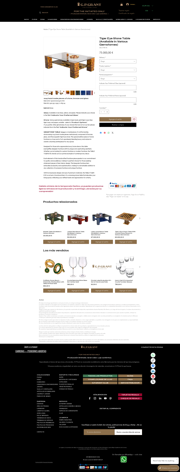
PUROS (39, 377)
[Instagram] (95, 398)
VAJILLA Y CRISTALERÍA (44, 389)
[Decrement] (101, 112)
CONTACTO (40, 432)
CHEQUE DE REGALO (66, 389)
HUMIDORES (41, 382)
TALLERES (62, 424)
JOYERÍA (39, 386)
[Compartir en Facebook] (100, 133)
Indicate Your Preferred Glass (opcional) (112, 83)
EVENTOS (40, 403)
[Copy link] (153, 360)
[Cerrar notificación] (177, 459)
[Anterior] (40, 218)
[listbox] (148, 5)
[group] (90, 225)
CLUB (61, 413)
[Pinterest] (110, 398)
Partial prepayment (106, 75)
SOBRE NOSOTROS (65, 420)
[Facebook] (90, 398)
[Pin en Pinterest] (104, 133)
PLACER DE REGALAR (66, 384)
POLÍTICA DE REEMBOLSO (45, 422)
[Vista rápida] (54, 218)
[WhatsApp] (153, 355)
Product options (105, 66)
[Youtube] (105, 398)
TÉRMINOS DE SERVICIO (45, 420)
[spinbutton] (104, 112)
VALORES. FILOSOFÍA (66, 422)
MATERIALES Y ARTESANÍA (68, 379)
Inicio (46, 29)
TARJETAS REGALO (65, 386)
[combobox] (117, 61)
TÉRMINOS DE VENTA (44, 418)
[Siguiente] (140, 218)
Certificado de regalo (126, 13)
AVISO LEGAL (41, 413)
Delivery (102, 57)
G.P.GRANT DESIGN (65, 403)
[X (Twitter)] (153, 381)
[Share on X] (112, 133)
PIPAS (39, 379)
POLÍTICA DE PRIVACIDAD (45, 425)
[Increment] (107, 112)
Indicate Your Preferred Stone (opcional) (112, 96)
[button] (121, 4)
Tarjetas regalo (124, 10)
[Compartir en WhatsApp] (108, 133)
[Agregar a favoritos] (134, 119)
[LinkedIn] (100, 398)
